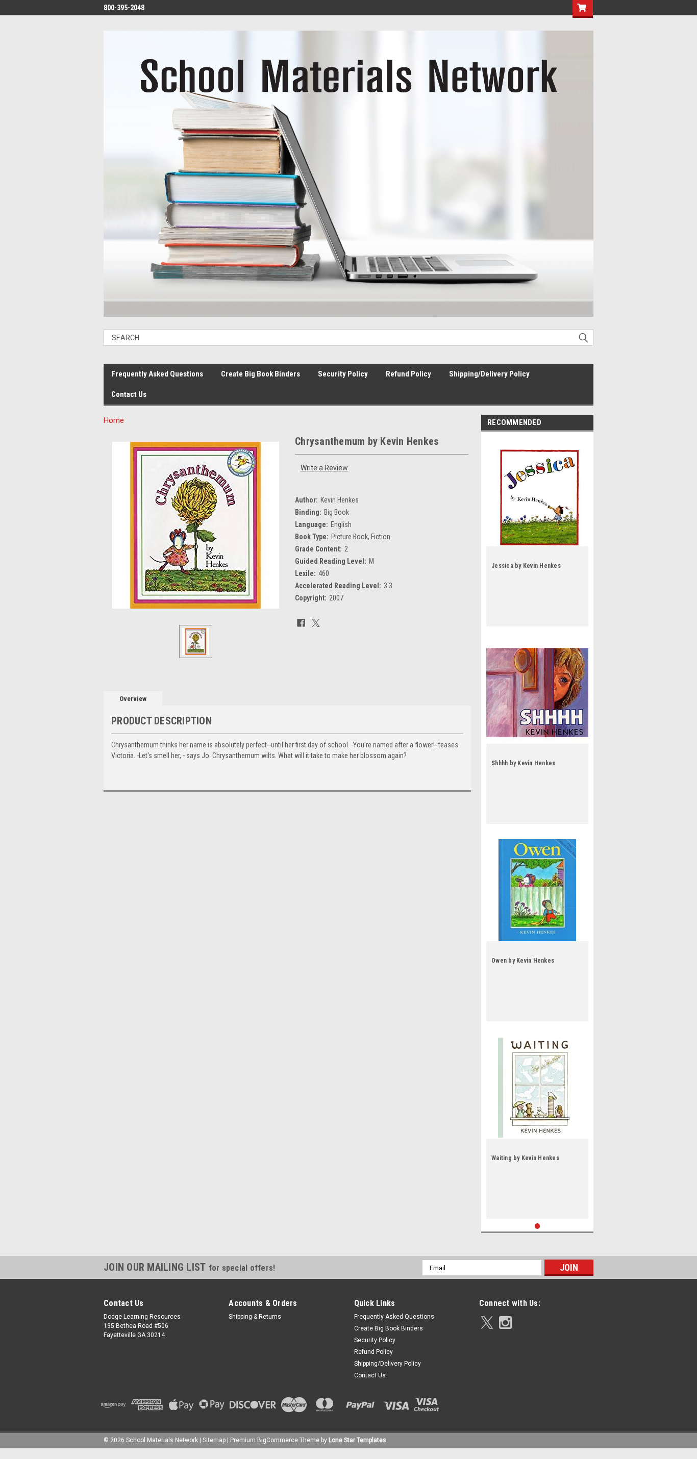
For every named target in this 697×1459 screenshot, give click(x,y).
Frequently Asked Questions (157, 374)
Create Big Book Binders (260, 374)
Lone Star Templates (357, 1440)
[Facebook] (301, 623)
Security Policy (343, 374)
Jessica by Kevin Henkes (526, 565)
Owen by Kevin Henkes (522, 960)
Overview (132, 698)
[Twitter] (316, 623)
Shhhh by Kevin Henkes (523, 763)
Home (114, 420)
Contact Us (128, 394)
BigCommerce (277, 1440)
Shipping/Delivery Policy (489, 374)
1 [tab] (537, 1226)
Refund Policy (408, 374)
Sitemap (214, 1440)
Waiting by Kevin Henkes (525, 1158)
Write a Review (324, 468)
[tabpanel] (537, 531)
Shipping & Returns (255, 1316)
